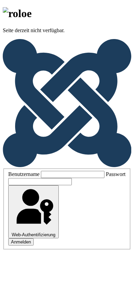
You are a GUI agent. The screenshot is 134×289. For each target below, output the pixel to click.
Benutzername (24, 174)
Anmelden (21, 241)
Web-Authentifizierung (33, 234)
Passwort (115, 174)
